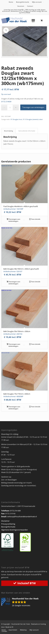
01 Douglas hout (16, 119)
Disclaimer (5, 521)
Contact (30, 6)
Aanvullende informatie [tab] (26, 131)
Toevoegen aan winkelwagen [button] (14, 220)
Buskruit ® (9, 627)
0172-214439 (25, 13)
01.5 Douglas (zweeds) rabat (33, 119)
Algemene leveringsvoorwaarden (14, 530)
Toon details (35, 219)
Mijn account (37, 2)
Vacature (20, 6)
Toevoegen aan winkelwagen (33, 107)
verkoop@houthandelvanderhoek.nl (22, 516)
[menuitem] (11, 2)
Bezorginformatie (22, 2)
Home (11, 2)
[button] (21, 602)
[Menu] (33, 20)
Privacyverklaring (8, 524)
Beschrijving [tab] (8, 131)
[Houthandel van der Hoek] (14, 20)
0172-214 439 (15, 510)
